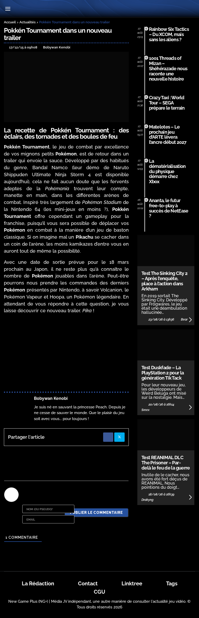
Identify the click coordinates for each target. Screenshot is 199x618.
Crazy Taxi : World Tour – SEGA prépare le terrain (167, 103)
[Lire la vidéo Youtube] (66, 353)
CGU (99, 592)
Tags (171, 583)
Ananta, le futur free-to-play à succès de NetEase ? (168, 208)
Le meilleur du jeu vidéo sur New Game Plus (99, 9)
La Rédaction (38, 583)
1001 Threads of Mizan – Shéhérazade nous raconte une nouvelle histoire (168, 68)
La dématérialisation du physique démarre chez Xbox (167, 171)
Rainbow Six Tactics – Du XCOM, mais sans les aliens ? (169, 34)
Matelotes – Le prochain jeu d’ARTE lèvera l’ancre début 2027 (168, 134)
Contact (88, 583)
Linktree (132, 583)
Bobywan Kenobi (51, 398)
